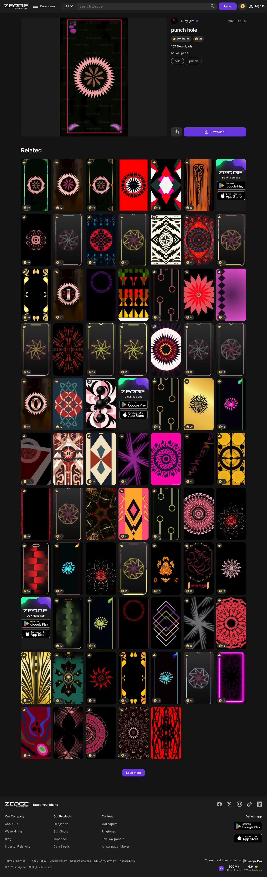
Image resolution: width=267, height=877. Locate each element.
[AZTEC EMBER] (133, 623)
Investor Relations (17, 846)
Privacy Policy (38, 860)
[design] (166, 349)
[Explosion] (68, 349)
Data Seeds (61, 846)
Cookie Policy (58, 860)
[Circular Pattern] (133, 185)
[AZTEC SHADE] (101, 295)
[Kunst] (166, 459)
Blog (8, 839)
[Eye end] (166, 733)
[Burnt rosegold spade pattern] (68, 733)
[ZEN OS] (101, 568)
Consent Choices (80, 860)
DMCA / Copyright (105, 860)
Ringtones (109, 831)
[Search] (212, 6)
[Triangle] (166, 623)
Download (217, 132)
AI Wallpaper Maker (115, 846)
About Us (11, 824)
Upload (228, 6)
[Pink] (199, 514)
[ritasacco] (133, 295)
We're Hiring (13, 831)
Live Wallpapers (113, 839)
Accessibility (127, 860)
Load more (133, 772)
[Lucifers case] (68, 459)
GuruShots (60, 831)
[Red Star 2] (231, 514)
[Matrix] (101, 514)
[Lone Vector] (166, 240)
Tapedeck (60, 839)
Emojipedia (61, 824)
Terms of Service (15, 860)
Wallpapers (109, 824)
